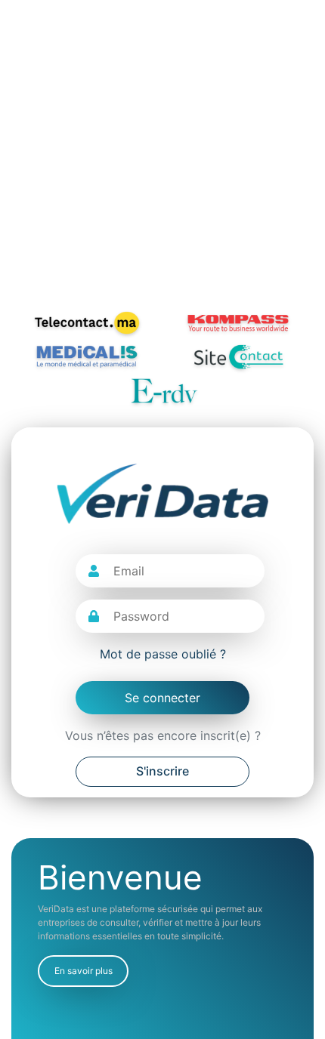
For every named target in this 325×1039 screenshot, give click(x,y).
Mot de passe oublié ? (163, 653)
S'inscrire (162, 770)
